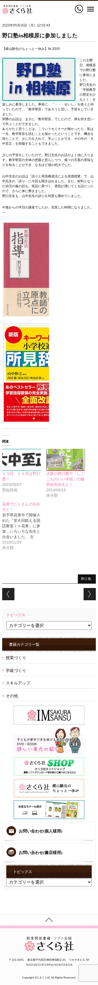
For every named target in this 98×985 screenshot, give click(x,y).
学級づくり (16, 670)
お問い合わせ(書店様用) (40, 852)
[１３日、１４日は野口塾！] (21, 460)
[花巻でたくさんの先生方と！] (24, 525)
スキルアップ (18, 683)
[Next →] (90, 594)
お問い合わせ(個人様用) (40, 831)
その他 (12, 695)
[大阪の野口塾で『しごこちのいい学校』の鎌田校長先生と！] (65, 460)
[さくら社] (17, 7)
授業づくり (16, 657)
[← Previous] (8, 594)
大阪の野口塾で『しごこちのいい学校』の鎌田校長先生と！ (65, 479)
